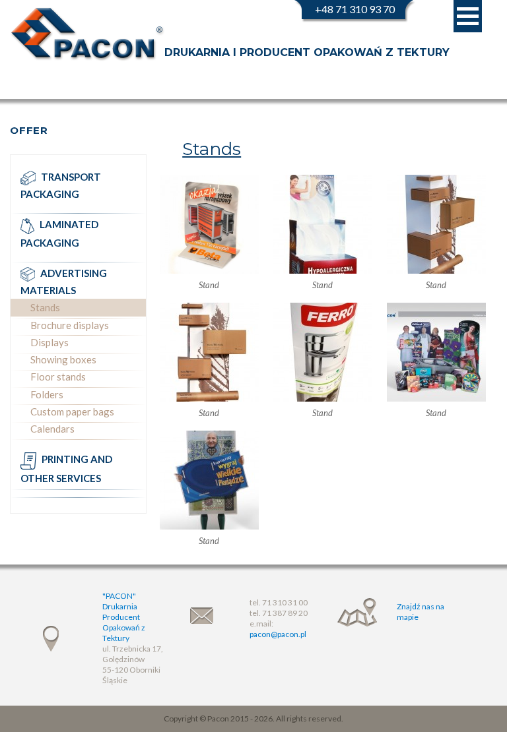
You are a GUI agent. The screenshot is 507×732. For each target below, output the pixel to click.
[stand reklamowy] (322, 224)
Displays (49, 342)
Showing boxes (63, 359)
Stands (45, 307)
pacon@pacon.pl (278, 634)
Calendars (52, 429)
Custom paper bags (72, 411)
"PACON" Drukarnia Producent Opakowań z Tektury (123, 617)
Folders (46, 394)
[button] (468, 16)
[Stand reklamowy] (436, 224)
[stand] (208, 224)
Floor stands (58, 376)
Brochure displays (69, 325)
